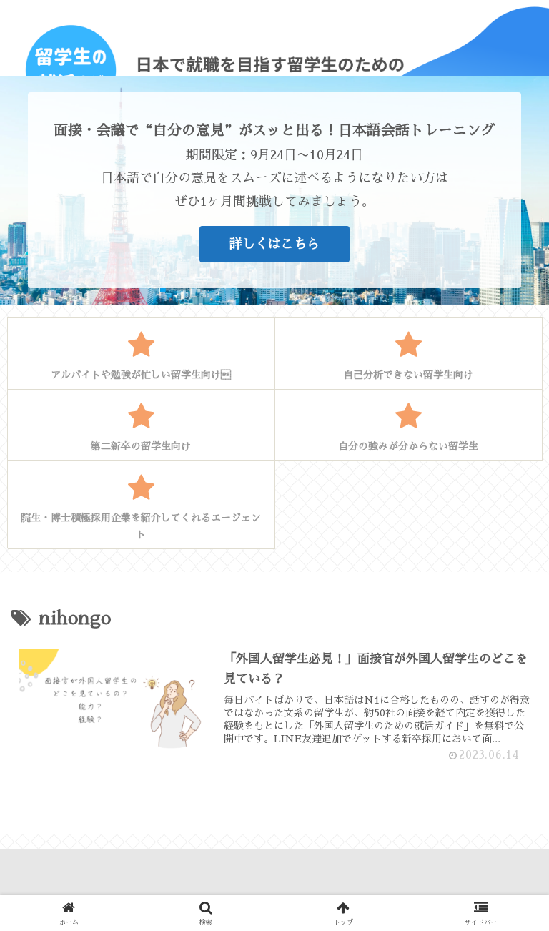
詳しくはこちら (274, 243)
